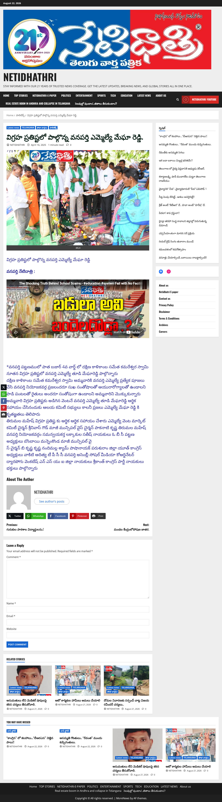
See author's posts (51, 501)
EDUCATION (126, 95)
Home (6, 95)
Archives (163, 325)
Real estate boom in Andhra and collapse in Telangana (38, 103)
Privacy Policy (166, 305)
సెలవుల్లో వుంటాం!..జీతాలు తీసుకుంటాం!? (96, 103)
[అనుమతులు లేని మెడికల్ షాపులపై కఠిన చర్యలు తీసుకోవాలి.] (29, 681)
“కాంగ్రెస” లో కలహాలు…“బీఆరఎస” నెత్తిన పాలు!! (30, 740)
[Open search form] (177, 99)
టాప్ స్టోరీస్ (11, 730)
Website (11, 629)
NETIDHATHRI (30, 76)
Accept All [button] (211, 795)
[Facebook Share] (4, 398)
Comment (14, 557)
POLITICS (66, 95)
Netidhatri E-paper (168, 292)
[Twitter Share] (4, 385)
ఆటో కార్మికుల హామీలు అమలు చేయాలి (77, 700)
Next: (131, 527)
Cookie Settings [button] (193, 795)
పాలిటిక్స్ (53, 127)
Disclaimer (164, 312)
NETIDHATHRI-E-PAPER (44, 95)
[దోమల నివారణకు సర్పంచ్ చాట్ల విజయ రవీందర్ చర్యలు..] (126, 681)
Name (11, 603)
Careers (163, 331)
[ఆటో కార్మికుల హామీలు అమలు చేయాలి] (77, 681)
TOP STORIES (21, 95)
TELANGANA (28, 127)
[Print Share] (4, 412)
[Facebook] (161, 271)
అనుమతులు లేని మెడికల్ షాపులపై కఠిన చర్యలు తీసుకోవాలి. (27, 702)
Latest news (13, 127)
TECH (113, 95)
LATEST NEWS (144, 95)
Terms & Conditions (169, 318)
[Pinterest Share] (4, 405)
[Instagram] (169, 271)
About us (161, 95)
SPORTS (101, 95)
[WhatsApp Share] (4, 392)
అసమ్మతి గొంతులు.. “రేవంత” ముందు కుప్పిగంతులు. (81, 740)
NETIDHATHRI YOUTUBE (204, 99)
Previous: (25, 527)
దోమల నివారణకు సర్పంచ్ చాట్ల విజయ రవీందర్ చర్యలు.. (126, 702)
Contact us (164, 298)
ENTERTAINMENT (84, 95)
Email (11, 616)
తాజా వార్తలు (42, 127)
